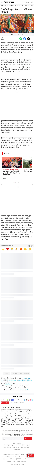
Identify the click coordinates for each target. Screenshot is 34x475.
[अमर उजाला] (9, 2)
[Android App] (7, 399)
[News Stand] (12, 399)
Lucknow (16, 402)
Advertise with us (14, 454)
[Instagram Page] (30, 399)
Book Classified (25, 447)
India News (8, 384)
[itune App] (9, 399)
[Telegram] (32, 399)
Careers (22, 454)
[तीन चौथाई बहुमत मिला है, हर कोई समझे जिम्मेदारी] (20, 38)
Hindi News (3, 5)
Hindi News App (11, 380)
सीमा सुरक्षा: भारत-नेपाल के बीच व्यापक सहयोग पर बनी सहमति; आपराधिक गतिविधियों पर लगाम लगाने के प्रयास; (17, 416)
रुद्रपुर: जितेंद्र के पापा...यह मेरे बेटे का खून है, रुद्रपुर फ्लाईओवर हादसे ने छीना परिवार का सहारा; (17, 424)
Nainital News (20, 5)
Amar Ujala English (9, 445)
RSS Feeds (20, 459)
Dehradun (22, 402)
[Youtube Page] (28, 399)
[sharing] (32, 38)
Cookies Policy (6, 456)
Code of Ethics (11, 461)
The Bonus (16, 447)
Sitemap (27, 459)
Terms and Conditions (25, 456)
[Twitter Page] (26, 399)
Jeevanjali (26, 445)
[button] (15, 182)
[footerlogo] (17, 396)
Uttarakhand (11, 5)
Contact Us (15, 456)
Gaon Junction (8, 447)
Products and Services (9, 459)
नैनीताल (4, 178)
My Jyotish (19, 445)
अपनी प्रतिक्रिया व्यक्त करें (7, 245)
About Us (5, 454)
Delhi (11, 402)
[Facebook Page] (24, 399)
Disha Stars (17, 449)
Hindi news (18, 430)
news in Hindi (24, 390)
